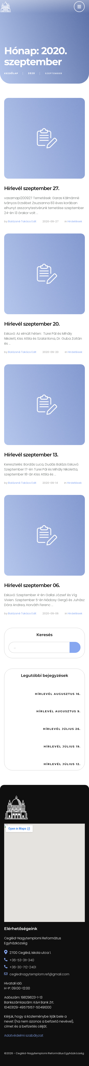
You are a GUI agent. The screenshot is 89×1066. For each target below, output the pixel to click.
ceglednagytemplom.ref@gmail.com (39, 974)
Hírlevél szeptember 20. (32, 324)
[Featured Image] (44, 138)
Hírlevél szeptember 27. (31, 188)
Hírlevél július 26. (62, 728)
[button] (78, 1048)
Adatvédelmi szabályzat (23, 1035)
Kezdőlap (11, 73)
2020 (31, 73)
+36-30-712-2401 (23, 967)
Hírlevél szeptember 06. (32, 585)
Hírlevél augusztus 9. (58, 711)
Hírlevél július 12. (62, 764)
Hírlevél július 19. (62, 746)
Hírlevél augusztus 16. (58, 693)
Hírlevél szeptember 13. (31, 455)
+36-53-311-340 (22, 960)
